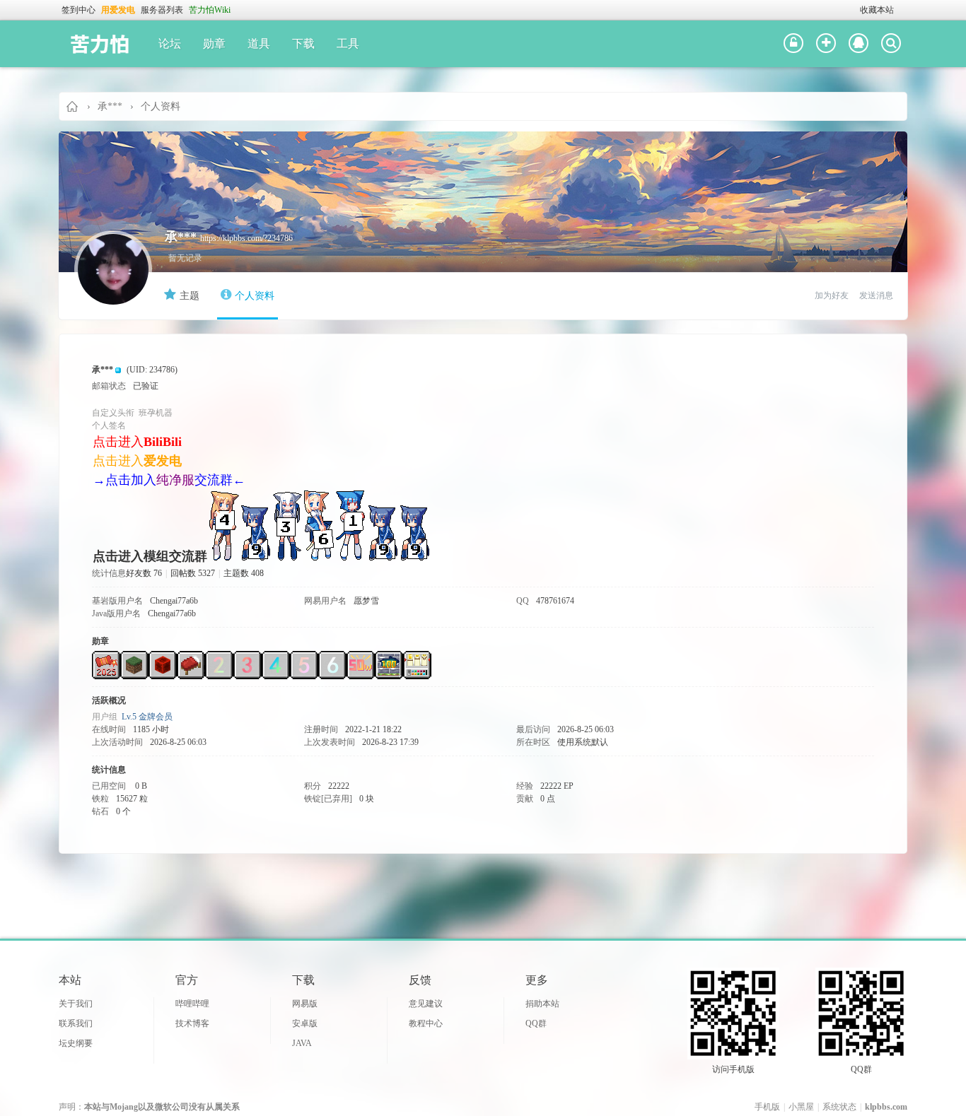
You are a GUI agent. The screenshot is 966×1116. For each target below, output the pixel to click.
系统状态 (839, 1107)
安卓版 (305, 1023)
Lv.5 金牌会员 (147, 717)
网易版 (305, 1004)
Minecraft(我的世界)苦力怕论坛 (72, 106)
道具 (259, 43)
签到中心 (78, 10)
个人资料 (254, 295)
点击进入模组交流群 (150, 556)
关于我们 (76, 1004)
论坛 (169, 43)
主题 (189, 295)
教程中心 (426, 1023)
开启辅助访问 (853, 10)
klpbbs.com (886, 1107)
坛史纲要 (76, 1043)
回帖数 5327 (192, 573)
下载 (303, 43)
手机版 (767, 1107)
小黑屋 (801, 1107)
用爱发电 (118, 10)
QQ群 (536, 1023)
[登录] (793, 43)
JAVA (302, 1043)
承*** (110, 106)
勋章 (214, 43)
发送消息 (876, 295)
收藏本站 (877, 10)
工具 (348, 43)
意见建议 (426, 1004)
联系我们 (76, 1023)
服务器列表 (162, 10)
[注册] (826, 43)
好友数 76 (144, 573)
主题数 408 (243, 573)
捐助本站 (542, 1004)
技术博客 (192, 1023)
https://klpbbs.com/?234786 (246, 238)
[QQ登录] (858, 43)
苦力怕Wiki (210, 10)
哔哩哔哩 (192, 1004)
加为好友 (832, 295)
